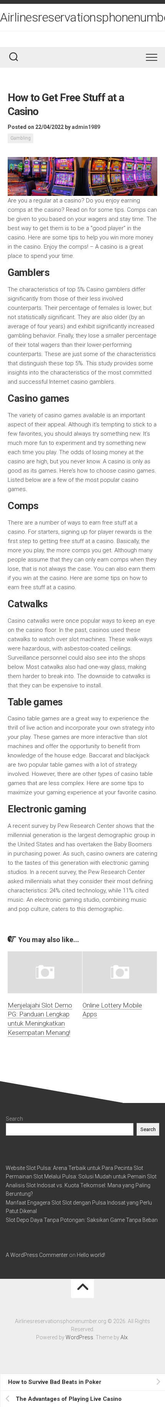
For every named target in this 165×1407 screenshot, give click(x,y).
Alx (124, 1337)
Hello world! (91, 1255)
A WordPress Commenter (37, 1255)
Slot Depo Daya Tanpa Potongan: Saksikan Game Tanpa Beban (82, 1220)
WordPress (79, 1337)
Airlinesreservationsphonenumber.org (82, 17)
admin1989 (86, 127)
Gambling (20, 138)
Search (14, 1119)
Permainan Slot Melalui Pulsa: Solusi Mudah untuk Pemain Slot (81, 1176)
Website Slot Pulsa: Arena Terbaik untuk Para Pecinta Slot (74, 1168)
